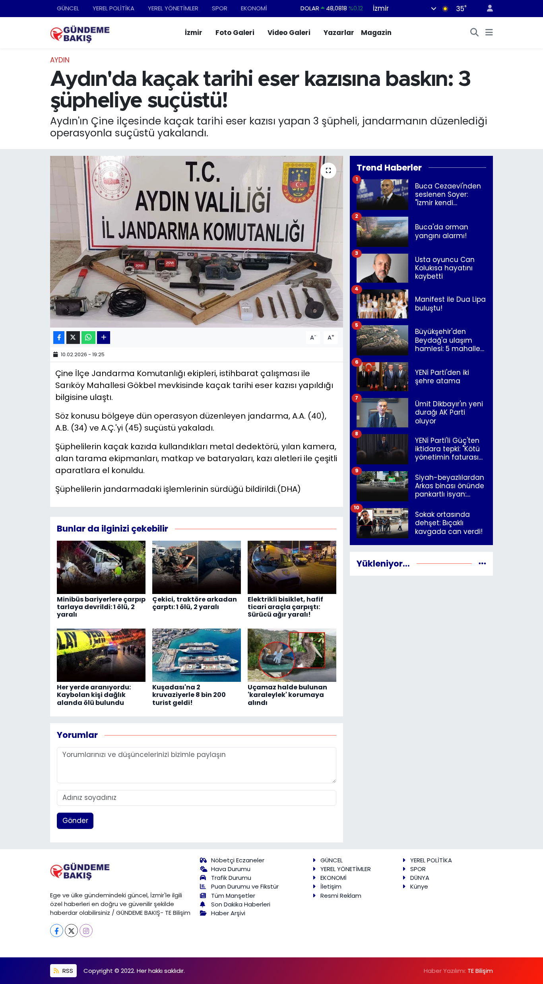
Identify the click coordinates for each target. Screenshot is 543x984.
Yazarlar (339, 32)
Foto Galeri (234, 32)
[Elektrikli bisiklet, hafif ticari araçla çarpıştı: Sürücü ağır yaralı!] (292, 567)
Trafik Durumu (231, 877)
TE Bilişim (480, 971)
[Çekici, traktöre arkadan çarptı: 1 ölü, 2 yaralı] (196, 567)
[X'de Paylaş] (73, 337)
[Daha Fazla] (103, 337)
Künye (419, 886)
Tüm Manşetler (233, 895)
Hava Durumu (230, 869)
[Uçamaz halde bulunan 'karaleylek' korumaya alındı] (292, 655)
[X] (71, 930)
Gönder (75, 820)
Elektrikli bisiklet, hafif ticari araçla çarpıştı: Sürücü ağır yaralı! (285, 607)
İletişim (330, 886)
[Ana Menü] (489, 33)
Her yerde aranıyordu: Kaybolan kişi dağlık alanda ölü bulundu (94, 695)
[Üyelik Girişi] (486, 8)
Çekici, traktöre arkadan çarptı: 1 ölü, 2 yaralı (194, 603)
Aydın (60, 60)
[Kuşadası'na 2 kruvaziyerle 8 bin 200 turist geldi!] (196, 655)
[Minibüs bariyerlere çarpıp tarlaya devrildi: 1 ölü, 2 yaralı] (101, 567)
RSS (67, 971)
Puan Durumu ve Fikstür (245, 886)
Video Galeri (289, 32)
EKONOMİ (254, 8)
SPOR (219, 8)
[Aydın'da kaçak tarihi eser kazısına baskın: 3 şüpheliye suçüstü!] (196, 242)
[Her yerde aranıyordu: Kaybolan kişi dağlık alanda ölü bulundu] (101, 655)
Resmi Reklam (340, 895)
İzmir (193, 32)
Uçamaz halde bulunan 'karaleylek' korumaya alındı (287, 695)
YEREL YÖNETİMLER (173, 8)
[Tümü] (482, 563)
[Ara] (474, 33)
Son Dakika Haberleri (240, 904)
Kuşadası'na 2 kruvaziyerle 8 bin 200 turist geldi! (189, 695)
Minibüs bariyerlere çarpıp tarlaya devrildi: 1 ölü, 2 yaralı (101, 607)
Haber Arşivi (228, 913)
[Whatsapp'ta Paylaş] (88, 337)
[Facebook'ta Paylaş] (58, 337)
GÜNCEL (68, 8)
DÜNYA (419, 877)
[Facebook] (56, 930)
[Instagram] (86, 930)
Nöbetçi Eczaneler (237, 860)
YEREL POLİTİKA (113, 8)
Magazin (376, 32)
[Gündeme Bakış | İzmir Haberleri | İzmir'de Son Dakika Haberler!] (80, 32)
